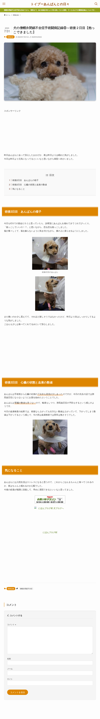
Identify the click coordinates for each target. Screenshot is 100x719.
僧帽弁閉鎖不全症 (26, 588)
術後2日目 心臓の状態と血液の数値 (29, 184)
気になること (18, 188)
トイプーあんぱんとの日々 (50, 3)
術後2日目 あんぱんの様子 (25, 180)
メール (10, 668)
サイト (10, 679)
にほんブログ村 (50, 532)
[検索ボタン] (96, 4)
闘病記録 (10, 37)
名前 (9, 658)
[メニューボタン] (4, 4)
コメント (11, 624)
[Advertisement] (50, 131)
